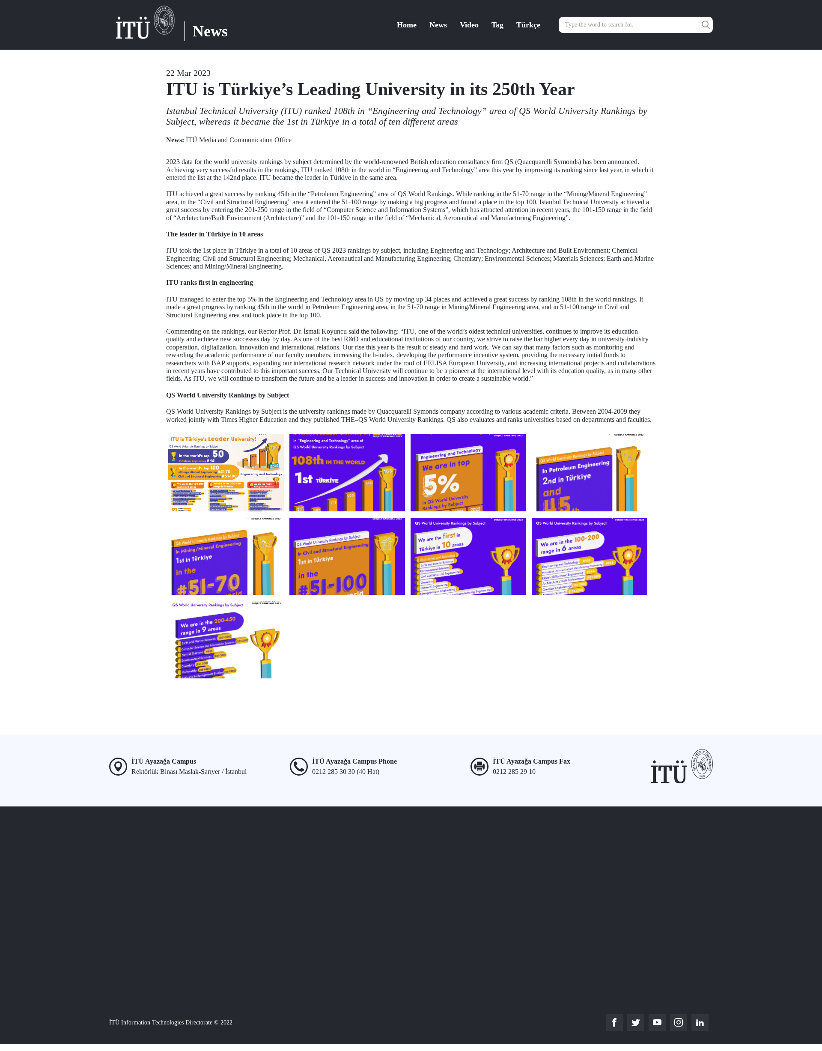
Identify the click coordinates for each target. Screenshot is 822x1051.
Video (469, 25)
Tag (497, 25)
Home (407, 25)
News (438, 25)
